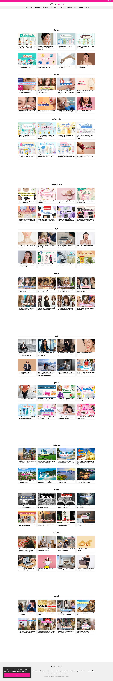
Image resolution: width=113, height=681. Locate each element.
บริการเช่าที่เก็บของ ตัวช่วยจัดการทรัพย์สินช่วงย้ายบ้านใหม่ (45, 549)
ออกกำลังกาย (72, 671)
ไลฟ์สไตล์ (81, 7)
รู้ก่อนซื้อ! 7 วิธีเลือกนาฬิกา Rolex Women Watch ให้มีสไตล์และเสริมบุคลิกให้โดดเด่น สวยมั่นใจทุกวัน (26, 354)
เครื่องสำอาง (45, 7)
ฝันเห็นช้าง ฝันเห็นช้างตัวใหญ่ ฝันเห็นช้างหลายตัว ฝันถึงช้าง (85, 506)
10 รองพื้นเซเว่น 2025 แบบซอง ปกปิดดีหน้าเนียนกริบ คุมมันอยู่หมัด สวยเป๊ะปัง (85, 220)
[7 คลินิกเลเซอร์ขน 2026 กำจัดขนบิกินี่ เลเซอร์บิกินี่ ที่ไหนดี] (86, 84)
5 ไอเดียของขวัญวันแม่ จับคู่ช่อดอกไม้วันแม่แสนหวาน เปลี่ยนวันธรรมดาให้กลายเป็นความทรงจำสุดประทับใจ (27, 550)
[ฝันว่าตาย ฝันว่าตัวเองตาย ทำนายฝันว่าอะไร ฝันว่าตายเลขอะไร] (47, 499)
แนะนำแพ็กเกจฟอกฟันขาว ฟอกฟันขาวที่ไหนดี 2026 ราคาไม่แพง (46, 111)
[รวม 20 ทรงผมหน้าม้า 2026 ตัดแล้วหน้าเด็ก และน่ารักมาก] (27, 283)
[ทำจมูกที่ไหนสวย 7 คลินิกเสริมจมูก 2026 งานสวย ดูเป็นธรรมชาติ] (47, 84)
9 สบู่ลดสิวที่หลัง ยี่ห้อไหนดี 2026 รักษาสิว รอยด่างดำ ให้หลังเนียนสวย (85, 264)
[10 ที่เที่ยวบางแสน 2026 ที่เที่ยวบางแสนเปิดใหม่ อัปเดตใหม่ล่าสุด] (27, 454)
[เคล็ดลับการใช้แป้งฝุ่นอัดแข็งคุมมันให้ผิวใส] (66, 194)
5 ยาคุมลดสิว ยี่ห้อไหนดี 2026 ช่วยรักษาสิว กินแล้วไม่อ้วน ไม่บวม (46, 417)
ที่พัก (93, 671)
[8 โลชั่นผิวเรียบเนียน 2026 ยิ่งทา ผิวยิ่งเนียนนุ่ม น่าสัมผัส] (86, 39)
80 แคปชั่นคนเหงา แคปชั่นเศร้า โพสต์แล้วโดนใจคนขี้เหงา (66, 632)
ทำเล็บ (57, 671)
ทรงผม (43, 671)
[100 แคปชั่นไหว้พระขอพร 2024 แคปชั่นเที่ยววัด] (86, 606)
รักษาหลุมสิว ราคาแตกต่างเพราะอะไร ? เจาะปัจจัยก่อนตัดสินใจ (85, 66)
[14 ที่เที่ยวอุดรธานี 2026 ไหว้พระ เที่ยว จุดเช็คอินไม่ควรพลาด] (27, 474)
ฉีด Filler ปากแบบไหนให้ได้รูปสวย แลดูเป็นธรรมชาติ (27, 246)
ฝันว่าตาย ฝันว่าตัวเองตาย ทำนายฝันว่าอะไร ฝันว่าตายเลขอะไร (46, 506)
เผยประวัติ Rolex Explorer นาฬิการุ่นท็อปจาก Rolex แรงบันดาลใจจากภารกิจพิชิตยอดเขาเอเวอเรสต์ (46, 374)
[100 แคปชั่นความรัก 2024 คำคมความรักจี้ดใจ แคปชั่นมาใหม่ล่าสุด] (86, 624)
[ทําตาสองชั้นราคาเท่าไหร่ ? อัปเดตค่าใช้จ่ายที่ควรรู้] (47, 238)
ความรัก (55, 673)
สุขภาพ (55, 7)
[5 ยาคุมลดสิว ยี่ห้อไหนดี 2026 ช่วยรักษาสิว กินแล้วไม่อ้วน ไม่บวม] (47, 410)
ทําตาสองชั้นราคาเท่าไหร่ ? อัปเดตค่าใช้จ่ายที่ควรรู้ (46, 246)
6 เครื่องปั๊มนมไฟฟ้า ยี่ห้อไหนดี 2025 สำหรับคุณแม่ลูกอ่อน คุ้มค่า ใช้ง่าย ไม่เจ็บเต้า (85, 137)
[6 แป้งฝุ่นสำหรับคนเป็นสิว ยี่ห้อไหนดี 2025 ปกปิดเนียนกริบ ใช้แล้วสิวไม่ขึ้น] (66, 212)
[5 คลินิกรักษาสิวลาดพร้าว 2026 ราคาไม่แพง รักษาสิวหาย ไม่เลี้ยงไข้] (27, 84)
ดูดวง (75, 7)
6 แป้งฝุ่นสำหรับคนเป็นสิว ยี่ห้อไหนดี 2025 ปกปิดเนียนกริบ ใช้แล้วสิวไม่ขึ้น (66, 220)
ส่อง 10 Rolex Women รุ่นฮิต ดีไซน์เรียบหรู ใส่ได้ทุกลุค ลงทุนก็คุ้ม (26, 373)
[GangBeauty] (56, 4)
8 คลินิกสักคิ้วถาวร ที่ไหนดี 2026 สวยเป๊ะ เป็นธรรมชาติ (27, 111)
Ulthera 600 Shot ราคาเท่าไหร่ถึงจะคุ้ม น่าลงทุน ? (66, 246)
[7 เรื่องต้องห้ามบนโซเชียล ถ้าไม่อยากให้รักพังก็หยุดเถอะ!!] (27, 606)
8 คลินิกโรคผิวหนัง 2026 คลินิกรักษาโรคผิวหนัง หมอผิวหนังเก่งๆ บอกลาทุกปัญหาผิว (66, 92)
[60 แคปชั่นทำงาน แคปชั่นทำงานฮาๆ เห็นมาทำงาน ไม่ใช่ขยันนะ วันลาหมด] (66, 606)
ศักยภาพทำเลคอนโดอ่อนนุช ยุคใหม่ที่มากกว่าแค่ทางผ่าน (66, 569)
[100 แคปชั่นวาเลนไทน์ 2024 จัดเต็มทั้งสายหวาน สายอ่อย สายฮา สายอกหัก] (47, 624)
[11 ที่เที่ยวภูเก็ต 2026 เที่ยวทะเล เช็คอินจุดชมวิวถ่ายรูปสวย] (66, 474)
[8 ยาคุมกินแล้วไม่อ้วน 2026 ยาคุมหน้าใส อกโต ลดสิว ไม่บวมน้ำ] (47, 391)
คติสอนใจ (61, 673)
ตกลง (17, 675)
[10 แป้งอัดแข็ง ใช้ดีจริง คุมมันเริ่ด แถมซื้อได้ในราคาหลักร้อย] (27, 194)
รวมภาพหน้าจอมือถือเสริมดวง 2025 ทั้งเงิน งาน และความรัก (66, 524)
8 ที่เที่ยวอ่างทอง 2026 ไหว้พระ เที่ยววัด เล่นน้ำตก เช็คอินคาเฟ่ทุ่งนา (46, 462)
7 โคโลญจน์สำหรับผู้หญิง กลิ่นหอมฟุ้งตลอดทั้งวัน (46, 201)
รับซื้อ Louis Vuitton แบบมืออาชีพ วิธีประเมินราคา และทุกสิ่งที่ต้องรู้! (85, 569)
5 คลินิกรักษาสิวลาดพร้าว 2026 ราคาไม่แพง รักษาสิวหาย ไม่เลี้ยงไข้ (27, 91)
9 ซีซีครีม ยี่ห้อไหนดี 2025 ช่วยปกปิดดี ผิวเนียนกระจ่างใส (85, 201)
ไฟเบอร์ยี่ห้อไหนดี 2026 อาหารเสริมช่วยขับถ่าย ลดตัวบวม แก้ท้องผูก (66, 399)
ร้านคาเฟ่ (46, 673)
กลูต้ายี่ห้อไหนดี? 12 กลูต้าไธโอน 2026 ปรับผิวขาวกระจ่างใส (85, 417)
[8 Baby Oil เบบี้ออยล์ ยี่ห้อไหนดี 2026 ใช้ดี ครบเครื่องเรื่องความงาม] (27, 128)
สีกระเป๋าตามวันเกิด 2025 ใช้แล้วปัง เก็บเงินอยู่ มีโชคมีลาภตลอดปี (27, 524)
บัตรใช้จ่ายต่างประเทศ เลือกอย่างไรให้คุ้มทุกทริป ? (46, 569)
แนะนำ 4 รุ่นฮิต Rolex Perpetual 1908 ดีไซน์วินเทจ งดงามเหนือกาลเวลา (66, 373)
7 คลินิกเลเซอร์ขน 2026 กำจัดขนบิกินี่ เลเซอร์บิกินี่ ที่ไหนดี (85, 91)
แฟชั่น (62, 7)
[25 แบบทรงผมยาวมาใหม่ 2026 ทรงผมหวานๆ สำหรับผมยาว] (86, 301)
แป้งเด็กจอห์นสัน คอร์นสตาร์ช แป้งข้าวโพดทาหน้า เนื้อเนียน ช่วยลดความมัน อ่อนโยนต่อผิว (66, 156)
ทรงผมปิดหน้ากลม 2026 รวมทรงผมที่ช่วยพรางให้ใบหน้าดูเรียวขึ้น (46, 309)
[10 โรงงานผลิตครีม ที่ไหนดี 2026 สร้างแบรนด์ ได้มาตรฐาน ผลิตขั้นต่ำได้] (66, 257)
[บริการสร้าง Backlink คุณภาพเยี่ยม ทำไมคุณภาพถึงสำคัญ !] (27, 561)
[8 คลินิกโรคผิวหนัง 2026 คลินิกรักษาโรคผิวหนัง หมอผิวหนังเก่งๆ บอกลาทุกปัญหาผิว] (66, 84)
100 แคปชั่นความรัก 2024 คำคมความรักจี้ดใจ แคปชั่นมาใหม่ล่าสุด (85, 632)
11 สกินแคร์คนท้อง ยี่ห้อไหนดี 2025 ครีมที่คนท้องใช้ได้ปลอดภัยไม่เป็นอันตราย (46, 137)
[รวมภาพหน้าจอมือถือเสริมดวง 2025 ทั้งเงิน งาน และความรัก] (66, 517)
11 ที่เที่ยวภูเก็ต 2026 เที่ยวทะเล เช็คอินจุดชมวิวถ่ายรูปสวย (66, 481)
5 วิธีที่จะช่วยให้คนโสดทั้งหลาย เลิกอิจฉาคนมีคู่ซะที (46, 613)
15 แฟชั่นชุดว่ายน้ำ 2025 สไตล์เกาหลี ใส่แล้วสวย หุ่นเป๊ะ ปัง (85, 373)
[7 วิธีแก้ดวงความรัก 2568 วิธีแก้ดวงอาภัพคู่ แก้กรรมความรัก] (47, 517)
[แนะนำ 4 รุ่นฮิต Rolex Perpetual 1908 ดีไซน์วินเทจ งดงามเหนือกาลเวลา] (66, 365)
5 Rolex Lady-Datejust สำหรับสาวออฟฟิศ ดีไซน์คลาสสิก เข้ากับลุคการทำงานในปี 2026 (46, 354)
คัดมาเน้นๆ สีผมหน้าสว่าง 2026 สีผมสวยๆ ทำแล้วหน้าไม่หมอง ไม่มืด (26, 309)
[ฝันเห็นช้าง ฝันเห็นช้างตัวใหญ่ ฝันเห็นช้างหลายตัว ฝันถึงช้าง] (86, 499)
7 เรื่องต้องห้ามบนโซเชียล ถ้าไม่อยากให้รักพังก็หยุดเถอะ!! (27, 613)
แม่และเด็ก (37, 7)
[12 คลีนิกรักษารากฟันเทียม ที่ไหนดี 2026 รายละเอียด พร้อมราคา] (86, 103)
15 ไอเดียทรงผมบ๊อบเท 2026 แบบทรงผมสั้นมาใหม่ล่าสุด (85, 290)
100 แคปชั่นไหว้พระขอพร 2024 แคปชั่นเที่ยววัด (85, 613)
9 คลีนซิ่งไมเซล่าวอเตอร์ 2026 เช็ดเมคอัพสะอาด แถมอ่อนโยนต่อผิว (65, 47)
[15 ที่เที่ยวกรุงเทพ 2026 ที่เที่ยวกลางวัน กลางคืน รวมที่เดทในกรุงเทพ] (86, 474)
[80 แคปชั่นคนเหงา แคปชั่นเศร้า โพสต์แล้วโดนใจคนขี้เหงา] (66, 624)
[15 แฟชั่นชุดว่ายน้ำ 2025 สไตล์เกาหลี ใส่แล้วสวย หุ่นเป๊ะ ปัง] (86, 365)
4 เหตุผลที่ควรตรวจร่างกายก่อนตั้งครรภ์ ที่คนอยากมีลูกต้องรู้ (65, 417)
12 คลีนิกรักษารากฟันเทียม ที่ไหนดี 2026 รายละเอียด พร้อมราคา (84, 111)
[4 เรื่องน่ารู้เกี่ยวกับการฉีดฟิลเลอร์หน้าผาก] (86, 238)
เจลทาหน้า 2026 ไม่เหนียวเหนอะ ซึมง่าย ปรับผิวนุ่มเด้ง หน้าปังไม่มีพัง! (46, 66)
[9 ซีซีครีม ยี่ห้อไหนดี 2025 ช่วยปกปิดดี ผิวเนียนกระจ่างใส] (86, 194)
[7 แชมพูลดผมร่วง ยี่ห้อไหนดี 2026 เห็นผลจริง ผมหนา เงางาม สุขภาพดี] (47, 257)
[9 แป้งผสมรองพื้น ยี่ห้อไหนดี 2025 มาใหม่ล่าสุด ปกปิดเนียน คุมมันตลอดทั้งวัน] (47, 212)
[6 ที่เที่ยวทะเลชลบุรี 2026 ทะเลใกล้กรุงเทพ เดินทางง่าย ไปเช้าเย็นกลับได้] (66, 454)
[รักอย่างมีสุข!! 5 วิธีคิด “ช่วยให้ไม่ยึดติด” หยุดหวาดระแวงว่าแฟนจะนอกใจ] (27, 624)
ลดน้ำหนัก (66, 671)
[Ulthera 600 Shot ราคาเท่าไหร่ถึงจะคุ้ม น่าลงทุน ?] (66, 238)
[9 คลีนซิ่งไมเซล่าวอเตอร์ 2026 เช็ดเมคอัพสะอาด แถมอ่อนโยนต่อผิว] (66, 39)
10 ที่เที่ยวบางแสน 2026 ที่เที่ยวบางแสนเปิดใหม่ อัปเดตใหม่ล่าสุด (27, 462)
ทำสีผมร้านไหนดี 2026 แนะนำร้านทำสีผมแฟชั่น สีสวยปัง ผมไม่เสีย (66, 290)
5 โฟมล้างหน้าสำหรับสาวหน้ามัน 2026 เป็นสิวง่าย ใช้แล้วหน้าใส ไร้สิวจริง (27, 66)
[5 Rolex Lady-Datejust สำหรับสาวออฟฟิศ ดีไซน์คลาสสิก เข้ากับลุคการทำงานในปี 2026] (47, 345)
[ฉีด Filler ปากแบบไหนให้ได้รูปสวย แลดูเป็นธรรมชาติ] (27, 238)
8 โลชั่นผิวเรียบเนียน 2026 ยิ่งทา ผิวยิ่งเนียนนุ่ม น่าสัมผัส (85, 47)
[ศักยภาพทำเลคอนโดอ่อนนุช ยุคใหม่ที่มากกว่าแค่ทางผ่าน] (66, 561)
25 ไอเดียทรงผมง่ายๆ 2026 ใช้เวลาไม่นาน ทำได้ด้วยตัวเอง (46, 290)
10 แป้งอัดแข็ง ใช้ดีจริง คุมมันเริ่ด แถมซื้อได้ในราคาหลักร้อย (27, 201)
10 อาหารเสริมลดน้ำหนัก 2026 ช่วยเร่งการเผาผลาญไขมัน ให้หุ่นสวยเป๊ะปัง (85, 399)
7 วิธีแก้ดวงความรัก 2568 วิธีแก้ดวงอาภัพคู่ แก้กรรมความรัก (46, 524)
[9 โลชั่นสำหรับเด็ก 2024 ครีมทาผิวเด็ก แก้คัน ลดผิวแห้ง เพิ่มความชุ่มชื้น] (47, 148)
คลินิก (32, 7)
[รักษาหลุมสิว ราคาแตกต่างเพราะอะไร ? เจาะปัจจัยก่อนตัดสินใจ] (86, 59)
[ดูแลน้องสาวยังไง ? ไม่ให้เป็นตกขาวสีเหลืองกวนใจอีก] (27, 391)
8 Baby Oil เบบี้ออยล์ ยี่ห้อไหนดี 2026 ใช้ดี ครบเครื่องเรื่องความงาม (27, 136)
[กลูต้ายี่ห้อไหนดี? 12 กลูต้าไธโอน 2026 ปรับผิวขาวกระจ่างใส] (86, 410)
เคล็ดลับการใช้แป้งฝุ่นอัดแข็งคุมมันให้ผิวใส (66, 201)
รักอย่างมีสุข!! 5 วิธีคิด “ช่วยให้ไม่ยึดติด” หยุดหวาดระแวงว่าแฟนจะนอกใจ (27, 632)
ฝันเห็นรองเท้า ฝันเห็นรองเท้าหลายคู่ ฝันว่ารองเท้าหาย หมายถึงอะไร (66, 506)
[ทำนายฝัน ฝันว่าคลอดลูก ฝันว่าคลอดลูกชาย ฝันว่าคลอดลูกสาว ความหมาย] (27, 499)
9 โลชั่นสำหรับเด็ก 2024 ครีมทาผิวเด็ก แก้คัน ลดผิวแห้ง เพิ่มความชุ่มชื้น (46, 155)
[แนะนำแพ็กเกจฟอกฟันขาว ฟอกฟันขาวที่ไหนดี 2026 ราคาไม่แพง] (47, 103)
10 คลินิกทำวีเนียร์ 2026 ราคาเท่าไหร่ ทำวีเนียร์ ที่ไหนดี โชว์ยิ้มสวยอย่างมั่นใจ (66, 111)
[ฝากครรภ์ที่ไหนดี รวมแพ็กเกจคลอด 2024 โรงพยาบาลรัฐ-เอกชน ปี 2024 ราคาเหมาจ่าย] (86, 148)
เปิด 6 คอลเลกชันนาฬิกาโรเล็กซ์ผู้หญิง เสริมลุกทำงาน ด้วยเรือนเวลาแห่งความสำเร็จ (66, 354)
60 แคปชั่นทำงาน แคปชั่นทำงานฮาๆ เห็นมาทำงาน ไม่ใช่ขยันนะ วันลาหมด (66, 613)
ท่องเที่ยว (69, 7)
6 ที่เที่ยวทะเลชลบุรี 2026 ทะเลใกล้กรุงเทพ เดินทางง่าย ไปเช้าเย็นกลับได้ (66, 462)
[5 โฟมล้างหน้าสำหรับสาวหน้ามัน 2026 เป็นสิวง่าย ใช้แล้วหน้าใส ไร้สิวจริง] (27, 59)
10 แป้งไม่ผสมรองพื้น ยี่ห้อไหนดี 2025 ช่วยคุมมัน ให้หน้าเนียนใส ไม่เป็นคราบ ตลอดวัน (27, 221)
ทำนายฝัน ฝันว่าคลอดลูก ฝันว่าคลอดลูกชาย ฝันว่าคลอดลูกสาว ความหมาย (27, 506)
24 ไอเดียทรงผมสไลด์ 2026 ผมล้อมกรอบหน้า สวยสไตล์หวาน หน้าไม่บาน (65, 309)
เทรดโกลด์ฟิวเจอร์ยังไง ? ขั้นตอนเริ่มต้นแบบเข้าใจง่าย (85, 549)
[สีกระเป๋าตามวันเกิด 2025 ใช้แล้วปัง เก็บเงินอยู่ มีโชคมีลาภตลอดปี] (27, 517)
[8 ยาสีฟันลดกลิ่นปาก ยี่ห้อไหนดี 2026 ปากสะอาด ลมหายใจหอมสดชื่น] (27, 410)
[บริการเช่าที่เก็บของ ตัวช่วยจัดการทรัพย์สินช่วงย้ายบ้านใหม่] (47, 542)
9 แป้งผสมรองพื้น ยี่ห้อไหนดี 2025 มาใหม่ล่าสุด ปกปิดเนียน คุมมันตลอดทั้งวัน (46, 220)
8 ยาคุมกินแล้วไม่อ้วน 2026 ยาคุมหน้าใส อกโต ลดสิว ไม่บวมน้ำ (46, 399)
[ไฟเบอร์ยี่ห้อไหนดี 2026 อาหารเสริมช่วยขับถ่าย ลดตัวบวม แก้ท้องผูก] (66, 391)
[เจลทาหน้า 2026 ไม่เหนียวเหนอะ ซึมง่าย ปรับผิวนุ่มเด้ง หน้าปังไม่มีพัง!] (47, 59)
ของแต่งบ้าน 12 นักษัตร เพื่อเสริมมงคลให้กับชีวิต (85, 524)
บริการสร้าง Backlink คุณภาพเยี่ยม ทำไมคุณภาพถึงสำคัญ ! (26, 569)
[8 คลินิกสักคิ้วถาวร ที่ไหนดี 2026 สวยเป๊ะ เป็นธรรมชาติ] (27, 103)
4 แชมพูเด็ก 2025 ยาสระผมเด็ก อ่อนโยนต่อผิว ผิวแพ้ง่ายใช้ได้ (66, 136)
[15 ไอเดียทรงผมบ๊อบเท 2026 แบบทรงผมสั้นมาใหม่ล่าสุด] (86, 283)
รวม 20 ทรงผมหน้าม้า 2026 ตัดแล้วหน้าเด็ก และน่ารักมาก (27, 290)
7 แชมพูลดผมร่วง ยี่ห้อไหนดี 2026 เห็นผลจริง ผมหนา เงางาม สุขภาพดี (46, 264)
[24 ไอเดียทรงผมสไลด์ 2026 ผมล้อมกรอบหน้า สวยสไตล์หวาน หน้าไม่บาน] (66, 301)
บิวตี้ (51, 7)
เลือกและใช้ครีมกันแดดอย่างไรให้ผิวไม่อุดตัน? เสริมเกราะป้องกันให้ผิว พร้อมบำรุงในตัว (46, 48)
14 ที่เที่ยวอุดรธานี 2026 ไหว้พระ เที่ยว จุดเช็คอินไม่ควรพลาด (27, 481)
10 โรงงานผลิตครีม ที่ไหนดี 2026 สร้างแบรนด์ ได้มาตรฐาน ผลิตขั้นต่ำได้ (66, 264)
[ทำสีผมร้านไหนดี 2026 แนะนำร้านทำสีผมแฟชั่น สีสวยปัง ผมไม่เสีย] (66, 283)
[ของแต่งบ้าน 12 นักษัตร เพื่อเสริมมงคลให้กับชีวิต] (86, 517)
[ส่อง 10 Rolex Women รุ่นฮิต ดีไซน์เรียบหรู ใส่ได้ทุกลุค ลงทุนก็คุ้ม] (27, 365)
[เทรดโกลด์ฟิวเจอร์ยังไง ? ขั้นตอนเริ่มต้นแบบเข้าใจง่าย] (86, 542)
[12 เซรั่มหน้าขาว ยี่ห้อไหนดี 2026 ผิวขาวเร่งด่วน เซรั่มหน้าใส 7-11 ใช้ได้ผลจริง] (27, 39)
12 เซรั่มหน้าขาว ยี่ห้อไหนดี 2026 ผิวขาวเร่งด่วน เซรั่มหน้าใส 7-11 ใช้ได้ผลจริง (27, 47)
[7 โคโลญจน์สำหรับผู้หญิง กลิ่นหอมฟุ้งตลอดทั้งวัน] (47, 194)
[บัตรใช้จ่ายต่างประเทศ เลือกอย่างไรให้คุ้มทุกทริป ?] (47, 561)
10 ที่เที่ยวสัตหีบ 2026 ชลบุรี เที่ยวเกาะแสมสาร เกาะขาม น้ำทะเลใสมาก (46, 481)
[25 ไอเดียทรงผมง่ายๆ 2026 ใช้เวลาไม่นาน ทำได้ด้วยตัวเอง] (47, 283)
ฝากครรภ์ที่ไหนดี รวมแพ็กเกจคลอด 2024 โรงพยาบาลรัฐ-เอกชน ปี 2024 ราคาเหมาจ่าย (85, 156)
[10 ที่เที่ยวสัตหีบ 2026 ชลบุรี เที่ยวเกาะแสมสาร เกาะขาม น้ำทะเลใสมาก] (47, 474)
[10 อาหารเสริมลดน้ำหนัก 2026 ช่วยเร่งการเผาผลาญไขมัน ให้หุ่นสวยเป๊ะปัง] (86, 391)
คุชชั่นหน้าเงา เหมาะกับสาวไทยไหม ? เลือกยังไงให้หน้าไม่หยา (84, 353)
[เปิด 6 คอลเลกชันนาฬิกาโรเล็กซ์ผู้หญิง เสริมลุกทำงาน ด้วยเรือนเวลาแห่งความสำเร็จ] (66, 345)
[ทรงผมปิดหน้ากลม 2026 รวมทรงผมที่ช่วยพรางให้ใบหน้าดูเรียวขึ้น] (47, 301)
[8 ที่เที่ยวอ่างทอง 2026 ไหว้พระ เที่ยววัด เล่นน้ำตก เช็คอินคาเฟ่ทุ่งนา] (47, 454)
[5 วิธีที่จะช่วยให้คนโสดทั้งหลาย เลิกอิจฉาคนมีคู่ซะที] (47, 606)
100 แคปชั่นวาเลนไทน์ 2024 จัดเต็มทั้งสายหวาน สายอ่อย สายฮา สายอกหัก (46, 632)
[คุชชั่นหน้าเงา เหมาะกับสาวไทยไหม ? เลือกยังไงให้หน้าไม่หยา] (86, 345)
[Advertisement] (56, 18)
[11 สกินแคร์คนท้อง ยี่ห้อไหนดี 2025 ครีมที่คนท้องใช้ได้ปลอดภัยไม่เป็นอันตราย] (47, 128)
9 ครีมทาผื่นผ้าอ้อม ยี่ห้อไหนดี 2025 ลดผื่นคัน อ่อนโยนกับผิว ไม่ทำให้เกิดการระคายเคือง (27, 156)
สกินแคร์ (26, 7)
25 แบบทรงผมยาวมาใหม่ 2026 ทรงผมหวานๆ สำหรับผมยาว (85, 309)
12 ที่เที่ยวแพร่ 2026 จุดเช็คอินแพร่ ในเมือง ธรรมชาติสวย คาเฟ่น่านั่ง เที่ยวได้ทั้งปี (85, 463)
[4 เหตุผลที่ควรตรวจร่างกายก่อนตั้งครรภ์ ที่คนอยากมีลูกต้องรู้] (66, 410)
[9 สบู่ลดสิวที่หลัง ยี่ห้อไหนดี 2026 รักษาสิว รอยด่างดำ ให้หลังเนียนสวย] (86, 257)
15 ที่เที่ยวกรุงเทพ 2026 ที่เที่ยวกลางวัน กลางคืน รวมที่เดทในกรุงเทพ (85, 481)
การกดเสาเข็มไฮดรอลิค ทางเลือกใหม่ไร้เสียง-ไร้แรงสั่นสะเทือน (66, 549)
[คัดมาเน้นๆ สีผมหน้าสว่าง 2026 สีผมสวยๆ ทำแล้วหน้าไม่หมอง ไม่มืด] (27, 301)
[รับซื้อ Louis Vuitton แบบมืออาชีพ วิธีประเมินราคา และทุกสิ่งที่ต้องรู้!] (86, 561)
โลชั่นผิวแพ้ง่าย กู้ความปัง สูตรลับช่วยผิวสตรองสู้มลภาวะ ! (66, 66)
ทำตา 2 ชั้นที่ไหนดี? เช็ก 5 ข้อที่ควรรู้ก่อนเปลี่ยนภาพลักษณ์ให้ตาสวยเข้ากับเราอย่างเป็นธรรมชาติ (27, 265)
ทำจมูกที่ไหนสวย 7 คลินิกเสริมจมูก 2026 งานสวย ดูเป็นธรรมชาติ (45, 91)
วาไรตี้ (86, 7)
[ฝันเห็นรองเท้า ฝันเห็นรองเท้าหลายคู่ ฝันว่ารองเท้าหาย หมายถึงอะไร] (66, 499)
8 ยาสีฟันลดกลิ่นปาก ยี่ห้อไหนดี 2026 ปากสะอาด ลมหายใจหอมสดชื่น (27, 417)
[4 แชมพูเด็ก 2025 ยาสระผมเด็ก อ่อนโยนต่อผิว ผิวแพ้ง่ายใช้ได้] (66, 128)
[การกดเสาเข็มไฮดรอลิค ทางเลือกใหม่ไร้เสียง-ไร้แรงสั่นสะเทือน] (66, 542)
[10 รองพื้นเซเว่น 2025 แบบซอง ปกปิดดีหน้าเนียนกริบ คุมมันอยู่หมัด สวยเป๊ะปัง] (86, 212)
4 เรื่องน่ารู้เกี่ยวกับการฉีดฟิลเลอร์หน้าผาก (85, 246)
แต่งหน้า (52, 671)
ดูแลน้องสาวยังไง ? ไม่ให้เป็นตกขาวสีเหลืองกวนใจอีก (26, 399)
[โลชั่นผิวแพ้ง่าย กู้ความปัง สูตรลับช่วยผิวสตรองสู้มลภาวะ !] (66, 59)
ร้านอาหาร (83, 671)
